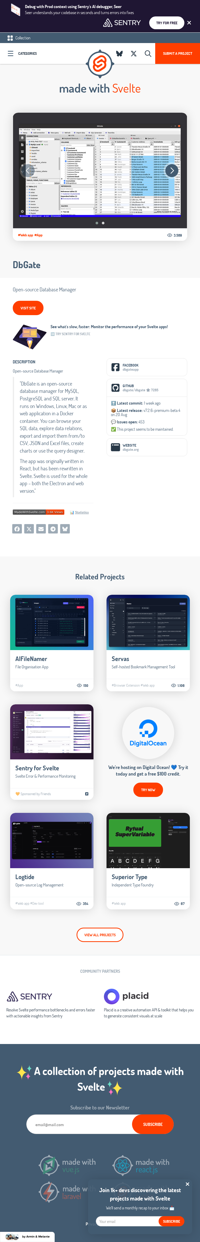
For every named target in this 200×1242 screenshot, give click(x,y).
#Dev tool (37, 903)
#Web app (25, 235)
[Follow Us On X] (134, 53)
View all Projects (100, 934)
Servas (120, 658)
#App (38, 235)
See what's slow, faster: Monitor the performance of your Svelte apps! (109, 326)
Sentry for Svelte (37, 767)
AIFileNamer (31, 658)
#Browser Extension (126, 685)
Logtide (24, 876)
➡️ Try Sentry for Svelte (70, 334)
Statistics (82, 512)
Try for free (166, 22)
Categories (27, 53)
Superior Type (129, 876)
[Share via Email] (41, 528)
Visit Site (28, 307)
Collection (22, 37)
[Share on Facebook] (17, 528)
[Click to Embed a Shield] (38, 511)
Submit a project (177, 53)
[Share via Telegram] (53, 528)
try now (148, 789)
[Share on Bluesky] (65, 528)
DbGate (26, 265)
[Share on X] (29, 528)
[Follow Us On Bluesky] (119, 53)
